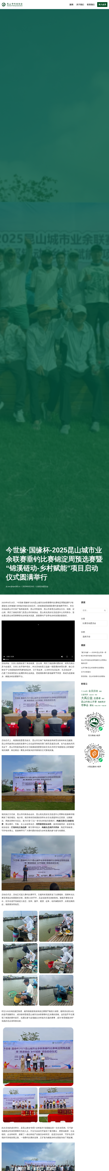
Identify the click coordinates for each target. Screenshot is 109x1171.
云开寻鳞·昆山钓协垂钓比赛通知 (92, 668)
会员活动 (93, 691)
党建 (100, 691)
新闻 (71, 5)
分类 (83, 619)
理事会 (84, 705)
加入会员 (102, 4)
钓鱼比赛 (104, 705)
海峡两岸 (101, 702)
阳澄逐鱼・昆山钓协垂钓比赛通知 (93, 676)
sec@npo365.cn (14, 586)
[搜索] (105, 610)
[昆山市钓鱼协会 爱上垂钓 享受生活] (13, 4)
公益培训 (84, 694)
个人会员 (84, 691)
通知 (92, 705)
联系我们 (91, 5)
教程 (103, 698)
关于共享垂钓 (86, 672)
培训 (96, 694)
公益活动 (91, 694)
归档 (83, 632)
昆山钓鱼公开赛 (89, 701)
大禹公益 (87, 698)
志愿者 (97, 698)
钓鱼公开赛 (97, 705)
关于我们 (80, 5)
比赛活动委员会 (42, 586)
